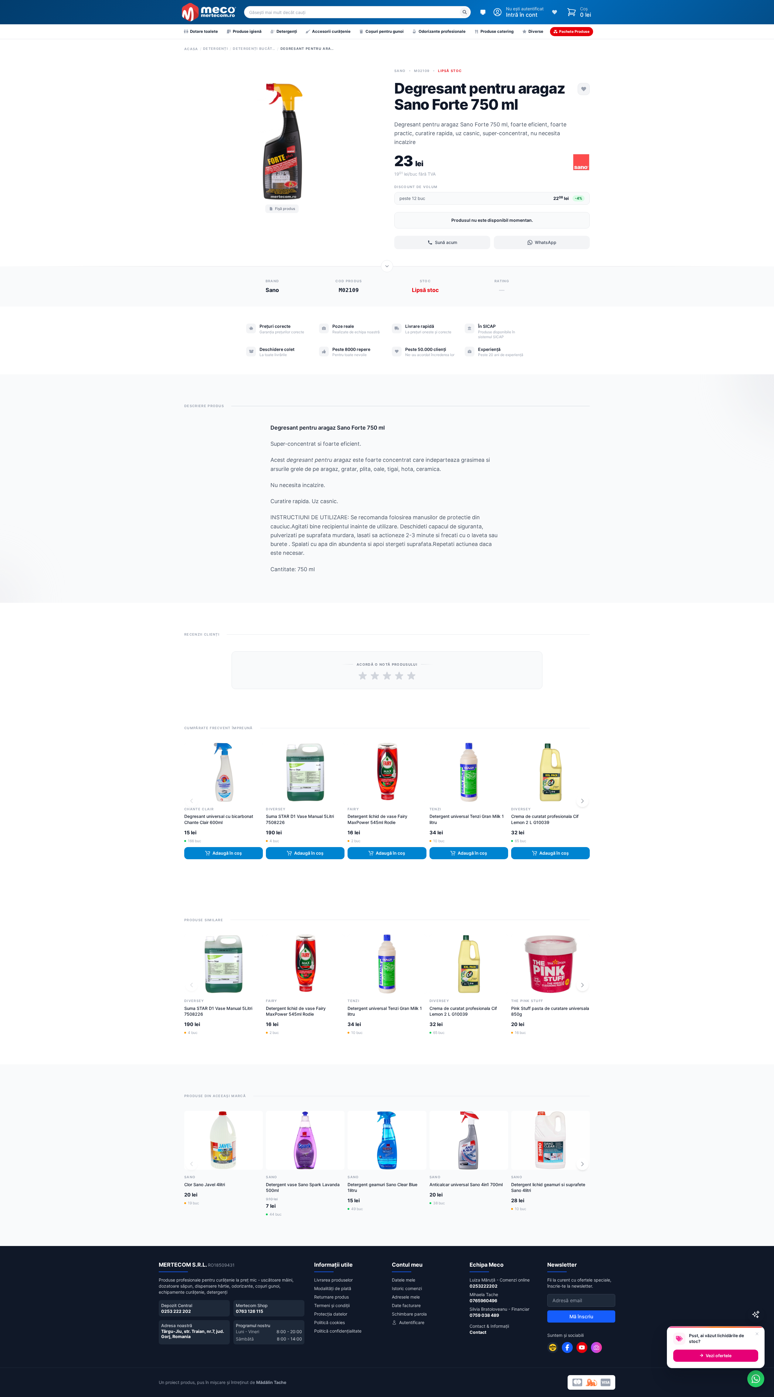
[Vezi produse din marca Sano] (581, 162)
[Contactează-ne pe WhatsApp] (755, 1378)
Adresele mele (406, 1296)
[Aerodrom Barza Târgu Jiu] (552, 1347)
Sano (400, 71)
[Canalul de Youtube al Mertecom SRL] (581, 1347)
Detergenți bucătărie (254, 48)
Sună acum (446, 242)
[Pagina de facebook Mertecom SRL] (567, 1347)
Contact (478, 1332)
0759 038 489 (484, 1315)
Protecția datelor (330, 1313)
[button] (582, 801)
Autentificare (411, 1322)
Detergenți (215, 48)
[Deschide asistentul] (755, 1314)
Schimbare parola (409, 1313)
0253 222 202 (176, 1311)
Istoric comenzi (407, 1288)
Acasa (191, 49)
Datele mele (403, 1279)
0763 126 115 (249, 1311)
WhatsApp (545, 242)
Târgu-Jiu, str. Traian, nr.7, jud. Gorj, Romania (192, 1334)
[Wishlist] (554, 12)
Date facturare (406, 1305)
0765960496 (483, 1300)
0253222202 (483, 1286)
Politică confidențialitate (338, 1331)
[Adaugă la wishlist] (584, 89)
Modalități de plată (332, 1288)
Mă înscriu (581, 1316)
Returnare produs (331, 1296)
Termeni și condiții (332, 1305)
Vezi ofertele (719, 1355)
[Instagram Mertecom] (596, 1347)
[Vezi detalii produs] (387, 266)
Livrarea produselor (333, 1279)
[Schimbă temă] (483, 12)
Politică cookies (329, 1322)
